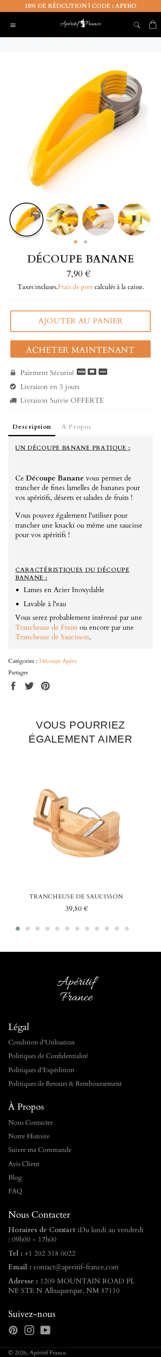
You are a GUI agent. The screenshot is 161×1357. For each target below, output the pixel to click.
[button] (18, 929)
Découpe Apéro (58, 661)
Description (31, 427)
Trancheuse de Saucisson (52, 637)
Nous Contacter (30, 1122)
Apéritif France (48, 1353)
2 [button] (85, 242)
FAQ (15, 1191)
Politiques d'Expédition (41, 1070)
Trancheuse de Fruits (46, 627)
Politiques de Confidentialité (48, 1056)
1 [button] (75, 242)
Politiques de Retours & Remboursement (65, 1083)
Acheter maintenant (80, 350)
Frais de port (75, 286)
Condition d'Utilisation (41, 1042)
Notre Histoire (29, 1136)
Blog (15, 1177)
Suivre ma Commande (39, 1149)
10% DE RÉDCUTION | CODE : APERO (81, 6)
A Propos (76, 427)
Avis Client (23, 1163)
